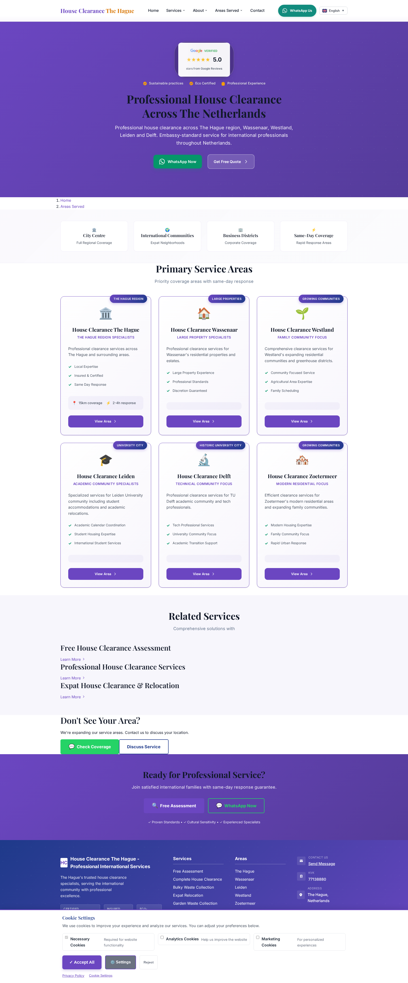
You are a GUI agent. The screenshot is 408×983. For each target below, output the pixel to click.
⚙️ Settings (120, 962)
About (198, 10)
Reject (149, 962)
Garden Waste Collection (195, 903)
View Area (103, 421)
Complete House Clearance (197, 879)
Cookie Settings (100, 975)
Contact (257, 10)
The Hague (244, 871)
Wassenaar (244, 879)
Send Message (321, 863)
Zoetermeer (245, 903)
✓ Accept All (81, 962)
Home (153, 10)
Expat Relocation (188, 895)
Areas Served (227, 10)
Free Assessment (188, 871)
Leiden (241, 887)
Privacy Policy (73, 976)
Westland (243, 895)
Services (174, 10)
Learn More (71, 659)
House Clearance (97, 10)
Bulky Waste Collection (193, 887)
